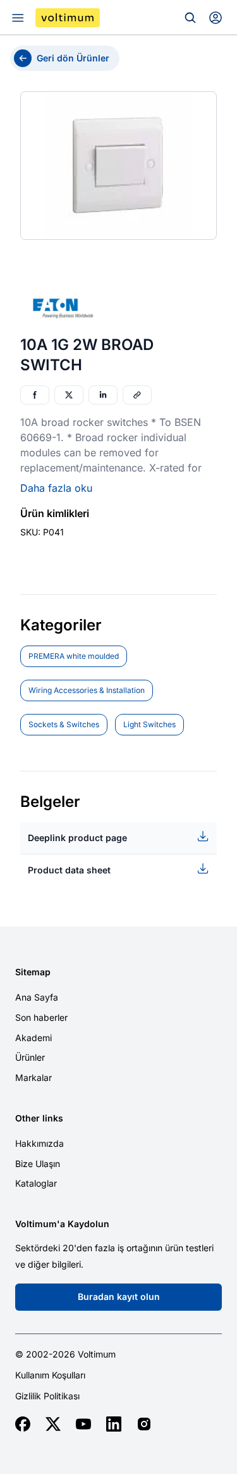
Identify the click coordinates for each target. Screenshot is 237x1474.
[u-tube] (83, 1424)
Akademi (33, 1037)
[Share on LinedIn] (103, 394)
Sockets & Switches (63, 724)
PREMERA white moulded (73, 656)
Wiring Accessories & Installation (86, 690)
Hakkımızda (39, 1143)
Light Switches (149, 724)
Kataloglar (36, 1183)
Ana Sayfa (36, 997)
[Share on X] (68, 394)
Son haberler (41, 1017)
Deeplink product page (77, 837)
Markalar (33, 1077)
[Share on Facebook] (34, 394)
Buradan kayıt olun (119, 1296)
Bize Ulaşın (37, 1163)
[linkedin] (113, 1424)
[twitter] (53, 1424)
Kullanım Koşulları (50, 1375)
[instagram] (144, 1424)
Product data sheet (69, 870)
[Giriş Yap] (215, 17)
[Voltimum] (67, 17)
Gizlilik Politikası (47, 1396)
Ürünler (30, 1057)
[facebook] (22, 1424)
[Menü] (17, 17)
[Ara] (190, 17)
